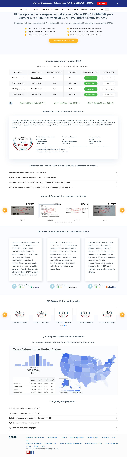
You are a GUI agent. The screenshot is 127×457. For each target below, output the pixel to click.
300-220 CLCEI (36, 94)
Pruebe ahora (109, 78)
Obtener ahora (102, 4)
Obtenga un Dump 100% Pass (63, 40)
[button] (63, 172)
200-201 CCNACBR (36, 78)
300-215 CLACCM (36, 89)
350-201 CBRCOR (36, 83)
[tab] (63, 172)
